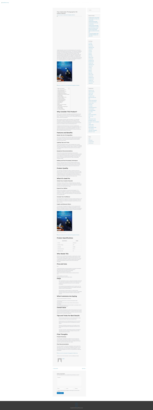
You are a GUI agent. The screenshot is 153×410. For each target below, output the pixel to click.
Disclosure (76, 404)
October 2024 (91, 63)
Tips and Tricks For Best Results (62, 106)
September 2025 (91, 47)
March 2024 (90, 73)
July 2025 (90, 50)
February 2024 (91, 74)
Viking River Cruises (92, 131)
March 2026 (90, 44)
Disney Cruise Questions (92, 114)
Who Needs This (60, 101)
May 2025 (90, 53)
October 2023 (91, 80)
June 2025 (90, 51)
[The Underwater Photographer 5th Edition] (64, 71)
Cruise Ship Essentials (92, 110)
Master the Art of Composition (62, 91)
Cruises (90, 113)
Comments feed (91, 141)
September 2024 (91, 64)
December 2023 (91, 77)
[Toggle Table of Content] (68, 88)
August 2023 (91, 83)
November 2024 (91, 61)
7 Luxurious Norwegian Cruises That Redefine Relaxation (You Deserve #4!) (93, 34)
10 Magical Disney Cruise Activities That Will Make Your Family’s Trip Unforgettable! (94, 19)
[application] (80, 2)
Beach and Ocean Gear (92, 97)
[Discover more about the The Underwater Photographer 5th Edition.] (68, 85)
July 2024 (90, 67)
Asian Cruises (91, 94)
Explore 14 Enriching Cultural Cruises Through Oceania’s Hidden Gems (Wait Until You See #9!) (94, 30)
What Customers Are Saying (62, 104)
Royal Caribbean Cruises (92, 127)
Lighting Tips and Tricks (61, 92)
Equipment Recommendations (62, 93)
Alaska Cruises (91, 93)
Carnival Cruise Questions (93, 100)
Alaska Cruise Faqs (91, 91)
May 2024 (90, 70)
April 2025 (90, 54)
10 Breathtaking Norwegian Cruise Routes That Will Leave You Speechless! (93, 23)
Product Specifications (61, 100)
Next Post (84, 368)
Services (76, 405)
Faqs (89, 117)
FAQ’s (59, 103)
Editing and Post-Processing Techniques (63, 94)
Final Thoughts (60, 107)
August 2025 (91, 48)
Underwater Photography (93, 130)
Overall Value (60, 105)
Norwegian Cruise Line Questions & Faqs (94, 122)
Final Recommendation (61, 109)
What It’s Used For (60, 96)
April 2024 (90, 71)
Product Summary (60, 108)
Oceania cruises (91, 124)
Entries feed (90, 140)
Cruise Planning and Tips (92, 107)
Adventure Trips (91, 90)
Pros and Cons (60, 102)
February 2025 (91, 57)
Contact (76, 403)
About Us (76, 406)
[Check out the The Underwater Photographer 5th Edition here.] (67, 353)
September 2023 (91, 81)
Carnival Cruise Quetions (92, 101)
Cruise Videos (91, 111)
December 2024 (91, 60)
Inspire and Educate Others (62, 99)
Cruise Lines (90, 104)
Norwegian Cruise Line (92, 120)
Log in (89, 138)
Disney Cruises (91, 116)
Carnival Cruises (91, 103)
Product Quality (60, 95)
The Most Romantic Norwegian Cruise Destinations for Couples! (94, 26)
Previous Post (55, 368)
